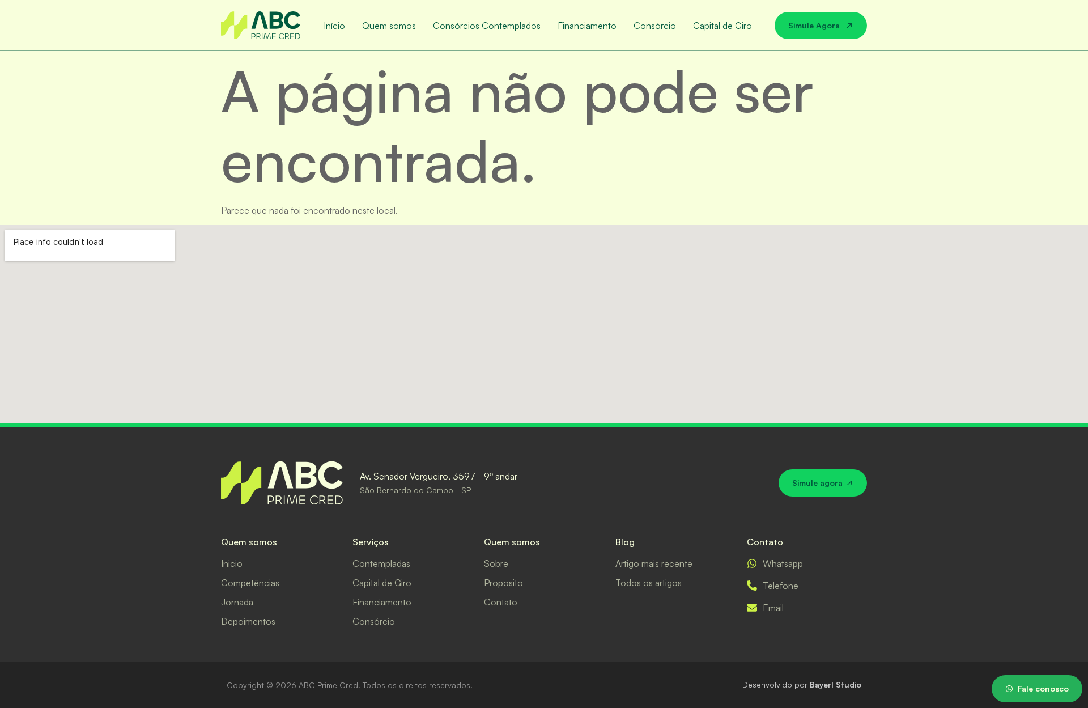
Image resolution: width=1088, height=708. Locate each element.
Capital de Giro (722, 25)
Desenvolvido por (801, 684)
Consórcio (655, 25)
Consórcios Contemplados (487, 25)
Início (334, 25)
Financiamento (587, 25)
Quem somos (389, 25)
